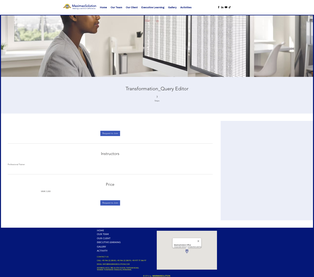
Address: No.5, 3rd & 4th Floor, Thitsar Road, (118, 268)
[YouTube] (226, 7)
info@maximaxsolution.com (116, 264)
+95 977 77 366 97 (139, 260)
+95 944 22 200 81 (109, 260)
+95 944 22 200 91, (124, 260)
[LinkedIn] (222, 7)
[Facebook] (218, 7)
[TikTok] (229, 7)
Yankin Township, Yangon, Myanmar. (114, 270)
